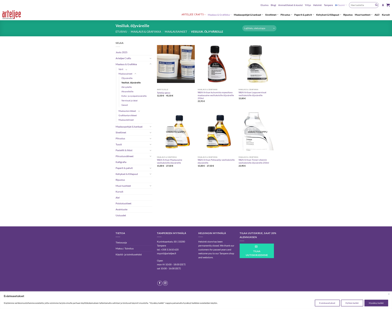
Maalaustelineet (126, 119)
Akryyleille (126, 87)
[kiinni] (389, 294)
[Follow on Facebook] (159, 283)
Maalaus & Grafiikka (219, 14)
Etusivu (265, 5)
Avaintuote (121, 209)
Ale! (118, 197)
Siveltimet (270, 14)
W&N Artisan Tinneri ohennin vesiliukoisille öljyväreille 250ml (254, 161)
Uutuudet (121, 215)
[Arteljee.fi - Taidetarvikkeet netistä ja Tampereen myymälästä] (14, 15)
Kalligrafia (121, 161)
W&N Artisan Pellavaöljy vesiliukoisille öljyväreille (216, 161)
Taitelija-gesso (163, 92)
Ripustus (348, 14)
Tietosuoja (121, 242)
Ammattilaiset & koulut (290, 5)
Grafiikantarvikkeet (128, 115)
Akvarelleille (127, 91)
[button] (383, 5)
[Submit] (376, 5)
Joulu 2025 (121, 52)
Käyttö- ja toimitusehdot (129, 254)
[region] (196, 300)
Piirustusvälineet (125, 156)
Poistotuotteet (123, 203)
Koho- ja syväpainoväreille (134, 96)
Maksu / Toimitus (125, 248)
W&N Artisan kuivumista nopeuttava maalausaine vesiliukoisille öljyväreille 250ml (216, 95)
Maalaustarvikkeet (127, 111)
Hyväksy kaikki (376, 303)
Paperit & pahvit (303, 14)
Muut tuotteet (362, 14)
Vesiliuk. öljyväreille (131, 82)
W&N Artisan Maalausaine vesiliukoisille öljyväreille (169, 161)
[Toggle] (150, 58)
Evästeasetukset (327, 303)
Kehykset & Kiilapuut (327, 14)
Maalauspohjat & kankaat (247, 14)
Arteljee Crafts (192, 14)
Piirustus (285, 14)
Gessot (124, 105)
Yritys (308, 5)
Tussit (119, 144)
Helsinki (317, 5)
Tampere (328, 5)
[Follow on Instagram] (165, 283)
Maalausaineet (176, 31)
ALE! (377, 14)
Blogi (273, 5)
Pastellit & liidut (124, 150)
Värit (121, 69)
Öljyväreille (126, 78)
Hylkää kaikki (352, 303)
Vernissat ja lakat (129, 100)
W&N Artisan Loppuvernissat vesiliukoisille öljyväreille (252, 94)
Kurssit (386, 14)
